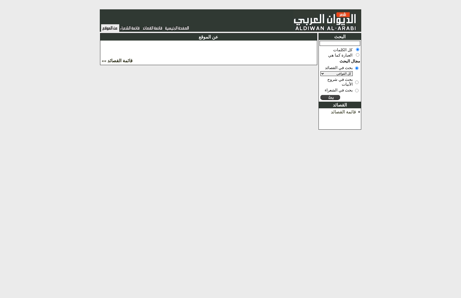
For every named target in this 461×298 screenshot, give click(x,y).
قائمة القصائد (343, 111)
